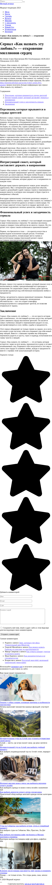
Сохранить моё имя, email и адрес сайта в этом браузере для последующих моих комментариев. (24, 629)
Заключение (10, 104)
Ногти (7, 14)
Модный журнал (7, 4)
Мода (7, 12)
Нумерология (10, 29)
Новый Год (9, 27)
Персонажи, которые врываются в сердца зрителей (26, 95)
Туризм (8, 25)
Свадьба (8, 16)
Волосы (8, 18)
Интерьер (9, 32)
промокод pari (16, 667)
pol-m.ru (28, 884)
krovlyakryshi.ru (38, 884)
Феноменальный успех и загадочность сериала (24, 102)
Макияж (8, 21)
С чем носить (10, 23)
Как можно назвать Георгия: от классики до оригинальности (25, 648)
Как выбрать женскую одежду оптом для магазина (21, 792)
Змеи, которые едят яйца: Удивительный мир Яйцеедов (22, 644)
